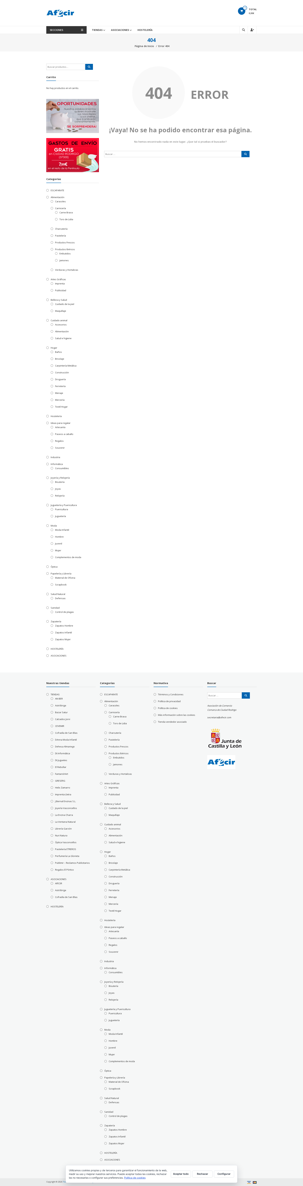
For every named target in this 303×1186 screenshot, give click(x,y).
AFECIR (58, 883)
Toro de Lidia (66, 219)
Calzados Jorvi (62, 719)
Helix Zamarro (62, 787)
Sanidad (55, 607)
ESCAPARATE (57, 190)
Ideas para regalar (60, 423)
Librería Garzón (63, 828)
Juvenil (58, 543)
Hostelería (56, 416)
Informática (57, 464)
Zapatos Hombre (64, 625)
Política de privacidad (169, 701)
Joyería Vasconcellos (66, 808)
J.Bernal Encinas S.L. (65, 801)
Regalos (59, 440)
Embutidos (65, 253)
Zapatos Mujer (63, 639)
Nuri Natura (61, 835)
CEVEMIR (59, 726)
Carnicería (60, 208)
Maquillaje (60, 310)
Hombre (59, 536)
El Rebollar (60, 767)
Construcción (62, 372)
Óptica (54, 566)
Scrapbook (61, 584)
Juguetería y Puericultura (64, 505)
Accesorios (61, 324)
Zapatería (56, 621)
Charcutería (61, 228)
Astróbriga (60, 705)
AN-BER (59, 698)
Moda (54, 525)
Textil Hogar (61, 406)
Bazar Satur (61, 712)
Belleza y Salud (59, 299)
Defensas (60, 598)
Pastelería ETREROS (65, 849)
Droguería (60, 379)
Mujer (58, 550)
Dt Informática (62, 753)
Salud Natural (58, 594)
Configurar (224, 1173)
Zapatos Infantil (63, 632)
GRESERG (60, 780)
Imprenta (60, 283)
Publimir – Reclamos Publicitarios (72, 862)
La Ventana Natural (65, 821)
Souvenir (60, 447)
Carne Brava (66, 212)
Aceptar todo (181, 1173)
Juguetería (60, 516)
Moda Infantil (62, 529)
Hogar (54, 347)
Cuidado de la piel (64, 304)
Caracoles (60, 201)
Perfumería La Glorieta (67, 856)
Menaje (59, 393)
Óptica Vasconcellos (65, 842)
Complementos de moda (68, 557)
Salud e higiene (63, 338)
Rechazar (202, 1173)
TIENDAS (97, 30)
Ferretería (60, 386)
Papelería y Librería (61, 573)
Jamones (64, 260)
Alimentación (57, 197)
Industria (55, 457)
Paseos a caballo (64, 434)
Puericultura (61, 509)
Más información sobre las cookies (176, 715)
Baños (58, 352)
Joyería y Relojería (60, 477)
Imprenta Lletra (63, 794)
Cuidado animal (59, 320)
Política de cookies (168, 708)
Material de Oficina (65, 577)
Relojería (60, 495)
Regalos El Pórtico (64, 869)
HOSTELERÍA (145, 30)
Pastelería (60, 235)
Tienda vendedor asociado (172, 721)
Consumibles (62, 468)
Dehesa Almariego (65, 746)
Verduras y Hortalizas (66, 269)
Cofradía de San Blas (66, 732)
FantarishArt (61, 773)
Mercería (60, 399)
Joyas (58, 488)
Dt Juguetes (61, 760)
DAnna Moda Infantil (66, 739)
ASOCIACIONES (120, 30)
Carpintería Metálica (65, 365)
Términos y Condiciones (170, 694)
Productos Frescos (65, 242)
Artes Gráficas (58, 279)
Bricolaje (59, 358)
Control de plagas (64, 612)
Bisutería (60, 482)
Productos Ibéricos (65, 249)
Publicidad (60, 290)
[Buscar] (245, 154)
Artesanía (60, 427)
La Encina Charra (64, 815)
